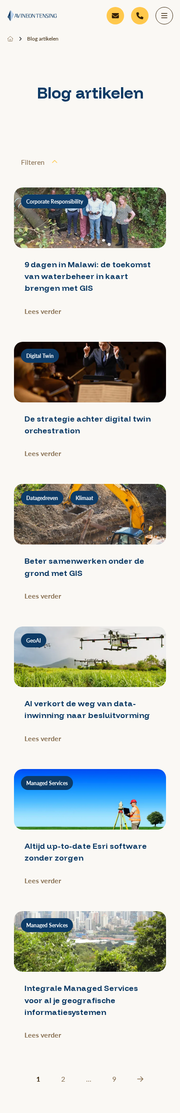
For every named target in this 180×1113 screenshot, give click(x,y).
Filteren (33, 162)
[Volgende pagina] (140, 1079)
